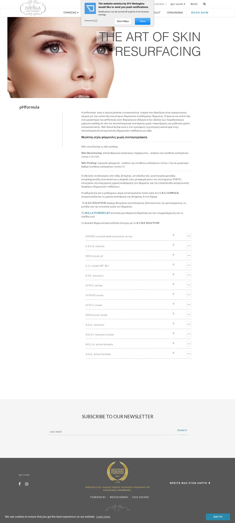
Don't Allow (123, 21)
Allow (143, 21)
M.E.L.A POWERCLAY (97, 212)
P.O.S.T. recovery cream (100, 334)
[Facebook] (19, 484)
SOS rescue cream (96, 314)
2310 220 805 (156, 4)
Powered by (90, 20)
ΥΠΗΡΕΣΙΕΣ (70, 12)
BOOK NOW (200, 12)
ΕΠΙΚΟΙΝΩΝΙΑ (175, 12)
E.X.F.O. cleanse (95, 246)
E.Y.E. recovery (95, 275)
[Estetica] (26, 14)
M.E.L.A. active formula (99, 344)
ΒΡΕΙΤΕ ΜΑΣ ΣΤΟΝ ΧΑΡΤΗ (188, 482)
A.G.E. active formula (98, 354)
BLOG (194, 3)
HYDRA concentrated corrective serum (109, 236)
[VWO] (98, 20)
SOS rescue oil (94, 255)
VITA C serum (94, 285)
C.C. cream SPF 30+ (97, 265)
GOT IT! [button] (218, 516)
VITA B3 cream (95, 295)
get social (177, 3)
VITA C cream (94, 305)
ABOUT (156, 12)
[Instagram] (26, 484)
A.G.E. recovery (95, 324)
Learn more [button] (103, 516)
